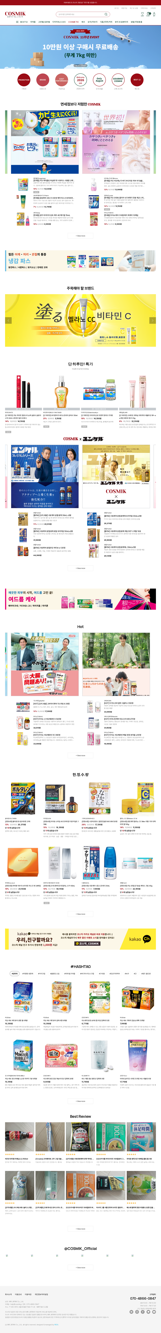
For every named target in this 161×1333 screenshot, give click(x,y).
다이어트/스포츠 (59, 22)
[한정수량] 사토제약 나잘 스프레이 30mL (96, 886)
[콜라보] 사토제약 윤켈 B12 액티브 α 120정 (49, 548)
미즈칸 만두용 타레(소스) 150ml (16, 1159)
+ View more (80, 236)
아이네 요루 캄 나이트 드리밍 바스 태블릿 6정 (135, 1079)
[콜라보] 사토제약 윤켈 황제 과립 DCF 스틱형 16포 (122, 531)
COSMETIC (73, 22)
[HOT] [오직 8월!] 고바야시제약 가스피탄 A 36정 (51, 704)
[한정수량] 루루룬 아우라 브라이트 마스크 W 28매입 (23, 886)
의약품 (33, 22)
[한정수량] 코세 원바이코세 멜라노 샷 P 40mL (59, 886)
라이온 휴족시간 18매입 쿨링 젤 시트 (139, 1159)
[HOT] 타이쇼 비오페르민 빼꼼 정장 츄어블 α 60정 (122, 735)
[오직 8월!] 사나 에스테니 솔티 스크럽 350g (19, 1208)
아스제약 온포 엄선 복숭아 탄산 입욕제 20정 (58, 1079)
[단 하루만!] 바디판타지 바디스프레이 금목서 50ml (60, 415)
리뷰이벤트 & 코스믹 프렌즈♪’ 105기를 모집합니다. (80, 3)
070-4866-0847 (143, 1298)
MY (154, 13)
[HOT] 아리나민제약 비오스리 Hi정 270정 (119, 719)
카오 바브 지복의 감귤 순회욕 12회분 (132, 1020)
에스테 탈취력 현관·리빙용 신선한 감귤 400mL (141, 1208)
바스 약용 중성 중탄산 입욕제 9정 (93, 1079)
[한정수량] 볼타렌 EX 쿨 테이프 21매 (17, 821)
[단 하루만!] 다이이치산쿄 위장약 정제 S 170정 (97, 415)
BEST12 (24, 22)
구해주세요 (144, 8)
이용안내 (18, 1294)
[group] (19, 1146)
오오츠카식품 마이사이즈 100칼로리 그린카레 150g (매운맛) (110, 1159)
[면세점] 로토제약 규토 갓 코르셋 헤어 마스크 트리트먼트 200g (53, 198)
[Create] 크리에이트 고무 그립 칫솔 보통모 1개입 (49, 1159)
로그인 (116, 8)
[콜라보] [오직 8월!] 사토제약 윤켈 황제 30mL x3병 (52, 515)
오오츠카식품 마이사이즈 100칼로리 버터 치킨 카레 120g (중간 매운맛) (80, 1208)
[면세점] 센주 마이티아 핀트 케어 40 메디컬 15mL (51, 215)
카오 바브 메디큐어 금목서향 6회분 (55, 1020)
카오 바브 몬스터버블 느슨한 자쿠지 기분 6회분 (21, 1079)
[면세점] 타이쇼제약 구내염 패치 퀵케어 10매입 (121, 215)
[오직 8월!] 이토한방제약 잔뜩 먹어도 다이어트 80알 (80, 1159)
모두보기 (83, 66)
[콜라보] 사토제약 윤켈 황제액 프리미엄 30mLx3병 (123, 516)
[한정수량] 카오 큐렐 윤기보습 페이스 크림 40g (136, 886)
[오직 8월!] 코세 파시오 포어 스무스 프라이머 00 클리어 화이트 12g (49, 1208)
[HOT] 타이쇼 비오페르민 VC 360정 (46, 735)
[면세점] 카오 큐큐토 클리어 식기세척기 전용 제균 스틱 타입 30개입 (124, 198)
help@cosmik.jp (16, 1304)
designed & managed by (48, 1325)
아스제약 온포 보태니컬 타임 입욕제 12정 (95, 1020)
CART (148, 14)
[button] (74, 65)
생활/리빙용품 (136, 22)
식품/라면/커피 (106, 22)
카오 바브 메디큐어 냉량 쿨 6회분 (16, 1020)
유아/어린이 (92, 22)
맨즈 (83, 22)
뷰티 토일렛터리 (121, 22)
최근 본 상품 (134, 8)
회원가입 (124, 8)
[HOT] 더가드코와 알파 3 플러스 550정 (118, 703)
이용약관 (28, 1294)
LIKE (142, 13)
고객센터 (153, 8)
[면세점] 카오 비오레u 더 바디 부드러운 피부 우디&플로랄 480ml (124, 181)
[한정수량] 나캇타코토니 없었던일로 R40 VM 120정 (99, 821)
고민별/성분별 (44, 22)
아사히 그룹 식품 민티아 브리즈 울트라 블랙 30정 (110, 1208)
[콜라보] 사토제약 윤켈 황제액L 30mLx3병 (120, 547)
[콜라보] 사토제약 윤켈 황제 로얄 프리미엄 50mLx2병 (53, 531)
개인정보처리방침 (41, 1294)
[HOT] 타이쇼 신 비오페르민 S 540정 (47, 719)
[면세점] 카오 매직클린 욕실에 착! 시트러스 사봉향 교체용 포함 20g (53, 181)
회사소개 (8, 1294)
